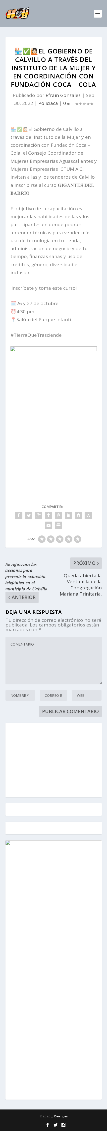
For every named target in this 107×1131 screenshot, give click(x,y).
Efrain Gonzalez (63, 95)
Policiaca (48, 103)
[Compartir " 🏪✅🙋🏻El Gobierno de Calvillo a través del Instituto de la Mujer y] (19, 515)
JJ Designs (60, 1116)
